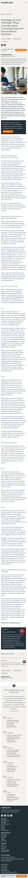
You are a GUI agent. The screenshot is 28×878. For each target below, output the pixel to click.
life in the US (11, 196)
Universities (4, 836)
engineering (4, 347)
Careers (3, 848)
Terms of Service (4, 864)
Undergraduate (5, 821)
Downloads (4, 841)
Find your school (21, 50)
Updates (3, 837)
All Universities (5, 830)
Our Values (3, 847)
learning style (11, 562)
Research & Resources (6, 860)
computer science (16, 345)
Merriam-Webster (13, 164)
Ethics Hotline (4, 869)
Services (3, 825)
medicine (12, 347)
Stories (2, 14)
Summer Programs (5, 824)
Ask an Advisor (7, 131)
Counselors (4, 834)
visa (20, 194)
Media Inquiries (5, 851)
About (2, 845)
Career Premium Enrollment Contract (9, 872)
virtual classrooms (11, 450)
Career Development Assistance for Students (12, 859)
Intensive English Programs (8, 857)
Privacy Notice (4, 866)
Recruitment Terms (5, 870)
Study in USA (9, 14)
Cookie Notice (4, 867)
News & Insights (5, 850)
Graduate (3, 822)
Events (3, 828)
